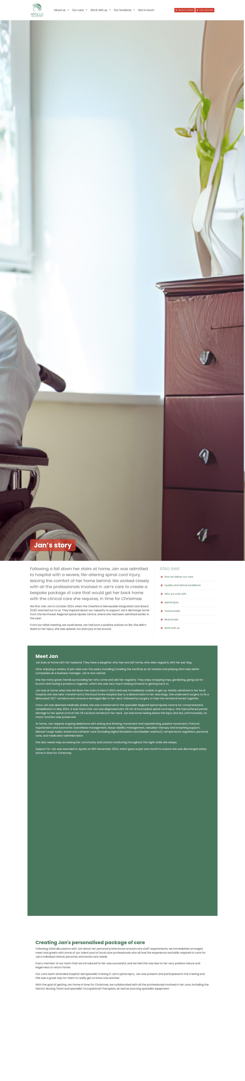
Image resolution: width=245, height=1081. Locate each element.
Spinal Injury (171, 602)
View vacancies (206, 10)
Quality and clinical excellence (182, 585)
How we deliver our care (178, 576)
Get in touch (146, 10)
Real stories (171, 619)
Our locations (122, 10)
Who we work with (175, 594)
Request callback (186, 10)
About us (60, 10)
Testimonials (172, 611)
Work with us (98, 10)
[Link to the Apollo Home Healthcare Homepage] (37, 10)
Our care (78, 10)
